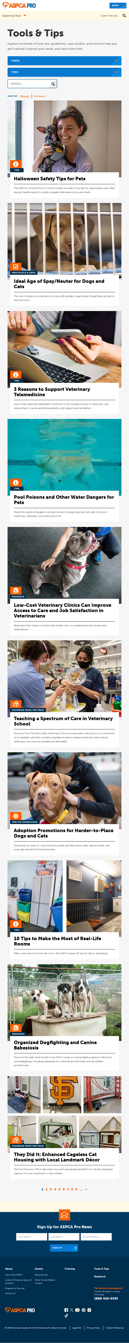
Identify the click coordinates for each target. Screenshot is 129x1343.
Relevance (40, 96)
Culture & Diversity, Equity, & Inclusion (18, 1281)
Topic (15, 60)
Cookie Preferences (115, 1328)
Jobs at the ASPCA (13, 1275)
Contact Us (10, 1293)
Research (100, 1276)
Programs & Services (15, 1288)
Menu (115, 5)
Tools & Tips (101, 1268)
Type (14, 72)
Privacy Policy (93, 1328)
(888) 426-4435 (106, 1298)
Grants (39, 1268)
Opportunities (41, 1275)
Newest (24, 96)
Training (69, 1268)
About (9, 1268)
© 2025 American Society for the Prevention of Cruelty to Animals (36, 1328)
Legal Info (76, 1328)
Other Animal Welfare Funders (45, 1281)
